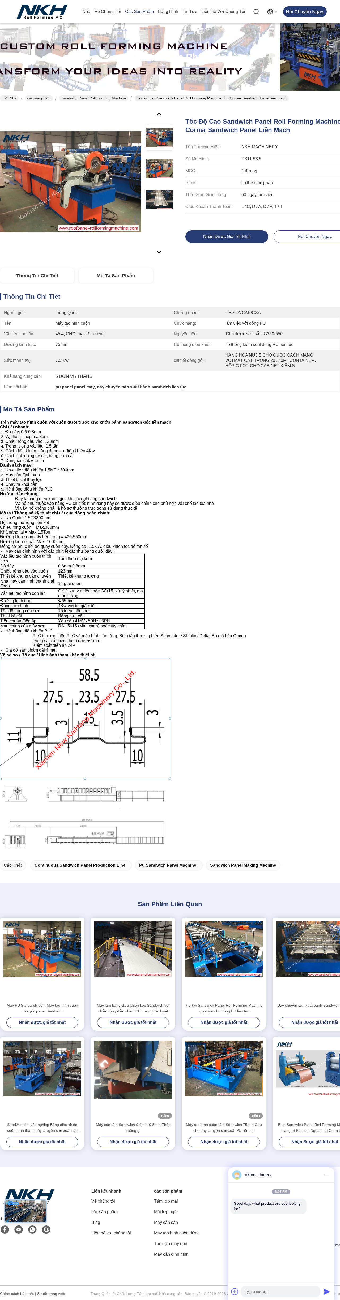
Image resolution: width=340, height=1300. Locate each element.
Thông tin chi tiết (37, 275)
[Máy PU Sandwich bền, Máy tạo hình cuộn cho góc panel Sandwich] (42, 960)
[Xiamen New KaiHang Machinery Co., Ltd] (42, 12)
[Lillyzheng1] (46, 1230)
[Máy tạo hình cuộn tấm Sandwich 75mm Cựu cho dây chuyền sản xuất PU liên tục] (224, 1080)
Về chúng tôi (108, 11)
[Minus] (327, 1175)
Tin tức (189, 11)
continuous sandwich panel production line (80, 865)
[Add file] (235, 1291)
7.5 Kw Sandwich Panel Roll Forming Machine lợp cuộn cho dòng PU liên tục (224, 1008)
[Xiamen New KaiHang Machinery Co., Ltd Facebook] (5, 1230)
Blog (95, 1222)
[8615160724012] (32, 1230)
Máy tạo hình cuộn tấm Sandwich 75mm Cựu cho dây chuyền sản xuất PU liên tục (224, 1128)
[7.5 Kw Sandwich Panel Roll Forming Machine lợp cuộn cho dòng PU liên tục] (224, 960)
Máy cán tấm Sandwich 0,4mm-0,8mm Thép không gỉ (133, 1128)
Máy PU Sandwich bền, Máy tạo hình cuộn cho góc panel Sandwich (42, 1008)
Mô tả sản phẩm (116, 275)
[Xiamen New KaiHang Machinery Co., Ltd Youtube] (18, 1230)
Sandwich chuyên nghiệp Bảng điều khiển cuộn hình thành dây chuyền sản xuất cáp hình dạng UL (42, 1128)
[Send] (326, 1291)
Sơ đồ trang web (51, 1294)
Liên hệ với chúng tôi (223, 11)
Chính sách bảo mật (17, 1294)
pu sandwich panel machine (167, 865)
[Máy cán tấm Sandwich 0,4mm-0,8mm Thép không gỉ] (133, 1080)
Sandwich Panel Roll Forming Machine (93, 98)
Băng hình (168, 11)
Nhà (86, 11)
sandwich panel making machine (243, 865)
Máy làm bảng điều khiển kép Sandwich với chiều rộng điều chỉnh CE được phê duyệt (133, 1008)
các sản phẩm (139, 11)
